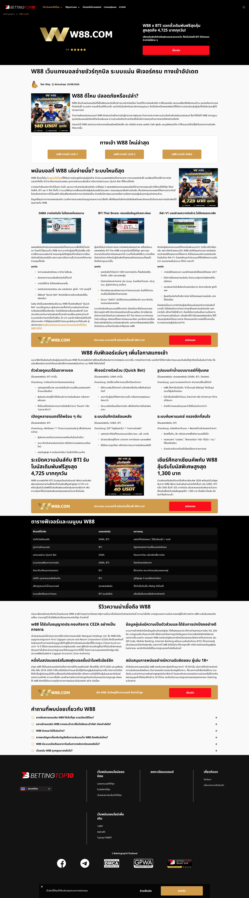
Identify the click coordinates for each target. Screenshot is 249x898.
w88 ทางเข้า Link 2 (124, 154)
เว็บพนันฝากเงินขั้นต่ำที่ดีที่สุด (109, 795)
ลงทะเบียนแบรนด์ (162, 772)
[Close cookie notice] (42, 886)
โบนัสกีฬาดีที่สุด (103, 789)
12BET (100, 826)
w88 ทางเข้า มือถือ (182, 154)
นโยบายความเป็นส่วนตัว (214, 785)
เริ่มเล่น (176, 50)
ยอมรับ (182, 891)
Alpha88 (101, 832)
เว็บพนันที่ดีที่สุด (54, 178)
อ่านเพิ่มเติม (146, 890)
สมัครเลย (190, 340)
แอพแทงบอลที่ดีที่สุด (106, 783)
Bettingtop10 (9, 14)
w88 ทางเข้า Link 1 (67, 154)
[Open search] (244, 7)
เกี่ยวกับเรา (211, 772)
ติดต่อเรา (207, 779)
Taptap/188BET (104, 837)
